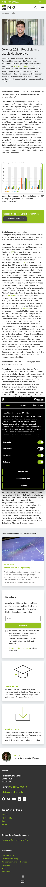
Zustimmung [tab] (8, 405)
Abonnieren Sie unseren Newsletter (15, 840)
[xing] (24, 799)
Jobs (3, 821)
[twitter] (8, 799)
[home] (8, 7)
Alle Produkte (7, 818)
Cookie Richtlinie (8, 855)
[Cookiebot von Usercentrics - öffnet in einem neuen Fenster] (34, 399)
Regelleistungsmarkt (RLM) (24, 66)
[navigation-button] (43, 7)
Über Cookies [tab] (38, 405)
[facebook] (3, 799)
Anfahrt (4, 824)
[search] (35, 7)
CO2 (12, 252)
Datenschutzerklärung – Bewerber (14, 862)
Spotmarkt (23, 262)
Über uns (5, 815)
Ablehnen (23, 486)
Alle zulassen (23, 472)
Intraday (26, 308)
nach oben (23, 881)
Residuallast (12, 296)
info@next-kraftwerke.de (12, 792)
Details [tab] (23, 405)
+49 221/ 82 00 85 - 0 (18, 787)
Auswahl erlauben (23, 479)
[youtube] (14, 799)
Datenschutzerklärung (10, 859)
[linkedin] (19, 799)
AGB (3, 868)
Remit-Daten (6, 871)
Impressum (6, 865)
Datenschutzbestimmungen (19, 648)
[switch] (40, 448)
